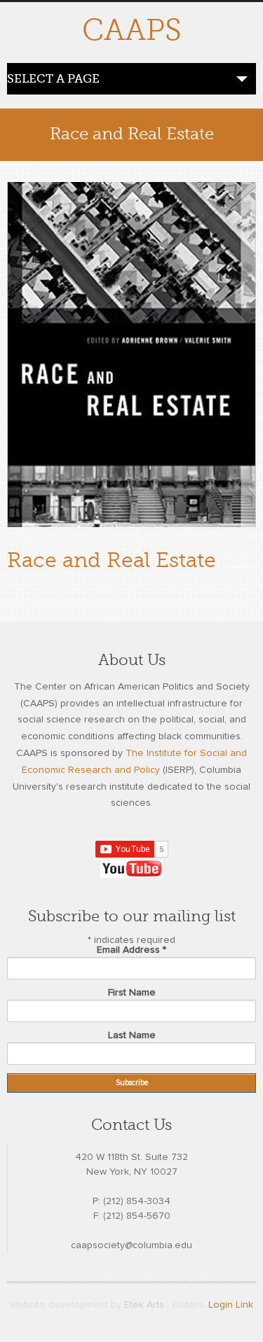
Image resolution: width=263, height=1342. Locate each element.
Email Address (131, 950)
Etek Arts (144, 1305)
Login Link (230, 1305)
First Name (132, 993)
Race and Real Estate (111, 560)
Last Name (132, 1035)
